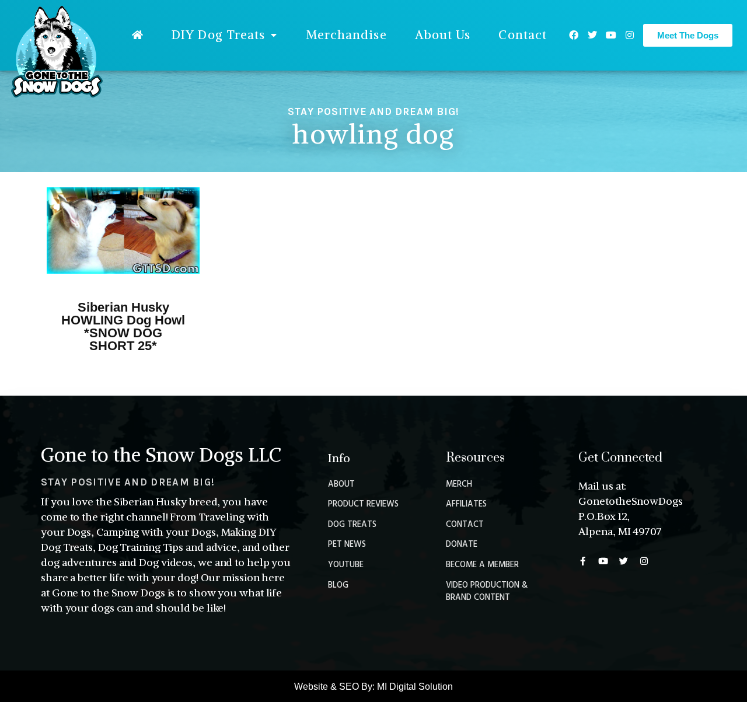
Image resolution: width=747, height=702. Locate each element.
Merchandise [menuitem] (346, 35)
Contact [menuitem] (522, 35)
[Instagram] (629, 35)
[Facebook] (573, 35)
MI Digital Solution (415, 686)
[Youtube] (611, 35)
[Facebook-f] (582, 561)
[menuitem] (138, 35)
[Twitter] (592, 35)
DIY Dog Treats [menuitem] (218, 35)
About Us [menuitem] (443, 35)
